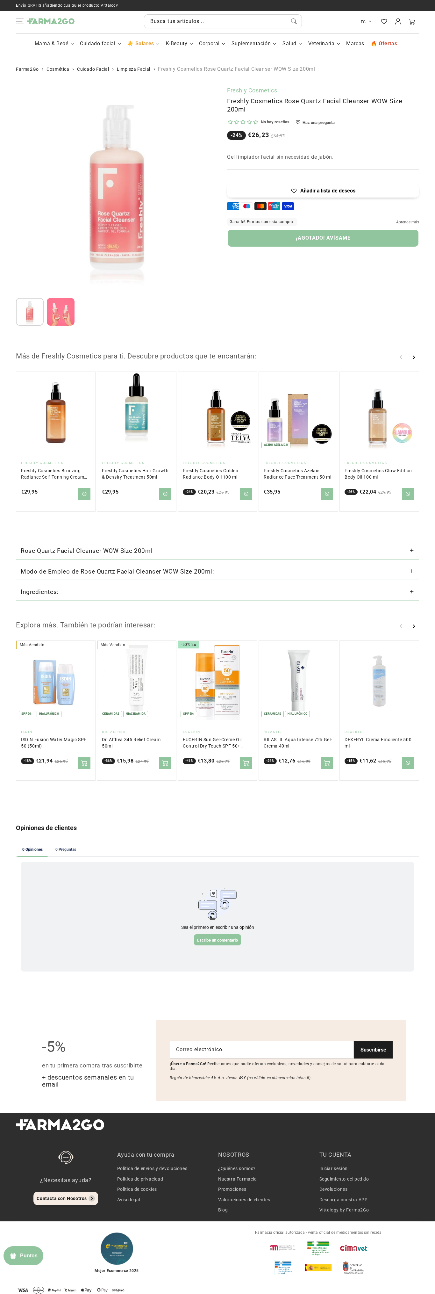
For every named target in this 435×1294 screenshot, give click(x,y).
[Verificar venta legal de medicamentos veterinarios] (283, 1267)
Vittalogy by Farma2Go (344, 1209)
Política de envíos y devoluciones (152, 1168)
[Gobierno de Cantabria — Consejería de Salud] (353, 1267)
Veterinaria (321, 43)
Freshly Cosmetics (252, 90)
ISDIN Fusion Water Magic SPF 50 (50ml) (54, 743)
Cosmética (57, 69)
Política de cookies (137, 1189)
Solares (144, 43)
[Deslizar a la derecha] (413, 357)
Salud (289, 43)
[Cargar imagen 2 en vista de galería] (61, 312)
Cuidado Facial (93, 69)
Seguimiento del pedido (344, 1179)
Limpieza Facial (133, 69)
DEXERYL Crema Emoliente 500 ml (378, 743)
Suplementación (251, 43)
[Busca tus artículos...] (294, 21)
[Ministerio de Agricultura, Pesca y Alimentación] (318, 1267)
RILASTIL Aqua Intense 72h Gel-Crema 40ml (298, 743)
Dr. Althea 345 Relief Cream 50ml (131, 743)
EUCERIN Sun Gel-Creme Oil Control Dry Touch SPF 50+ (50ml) (212, 743)
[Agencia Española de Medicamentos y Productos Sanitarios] (283, 1247)
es (363, 21)
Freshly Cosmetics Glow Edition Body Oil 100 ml (378, 474)
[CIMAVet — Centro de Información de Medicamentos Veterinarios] (353, 1247)
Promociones (232, 1189)
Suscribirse (373, 1050)
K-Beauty (177, 43)
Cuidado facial (97, 43)
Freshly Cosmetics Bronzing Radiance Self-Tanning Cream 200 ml (52, 474)
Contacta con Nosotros (62, 1198)
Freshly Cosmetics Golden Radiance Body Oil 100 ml (210, 474)
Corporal (209, 43)
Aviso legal (128, 1199)
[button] (412, 21)
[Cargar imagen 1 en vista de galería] (30, 312)
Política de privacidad (140, 1179)
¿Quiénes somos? (237, 1168)
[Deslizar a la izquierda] (401, 357)
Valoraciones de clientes (244, 1199)
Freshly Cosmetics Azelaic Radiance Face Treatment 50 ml (297, 474)
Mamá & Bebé (51, 43)
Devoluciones (333, 1189)
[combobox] (223, 21)
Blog (223, 1209)
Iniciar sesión (333, 1168)
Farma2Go (27, 69)
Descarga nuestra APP (343, 1199)
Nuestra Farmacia (237, 1179)
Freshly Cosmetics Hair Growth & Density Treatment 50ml (135, 474)
